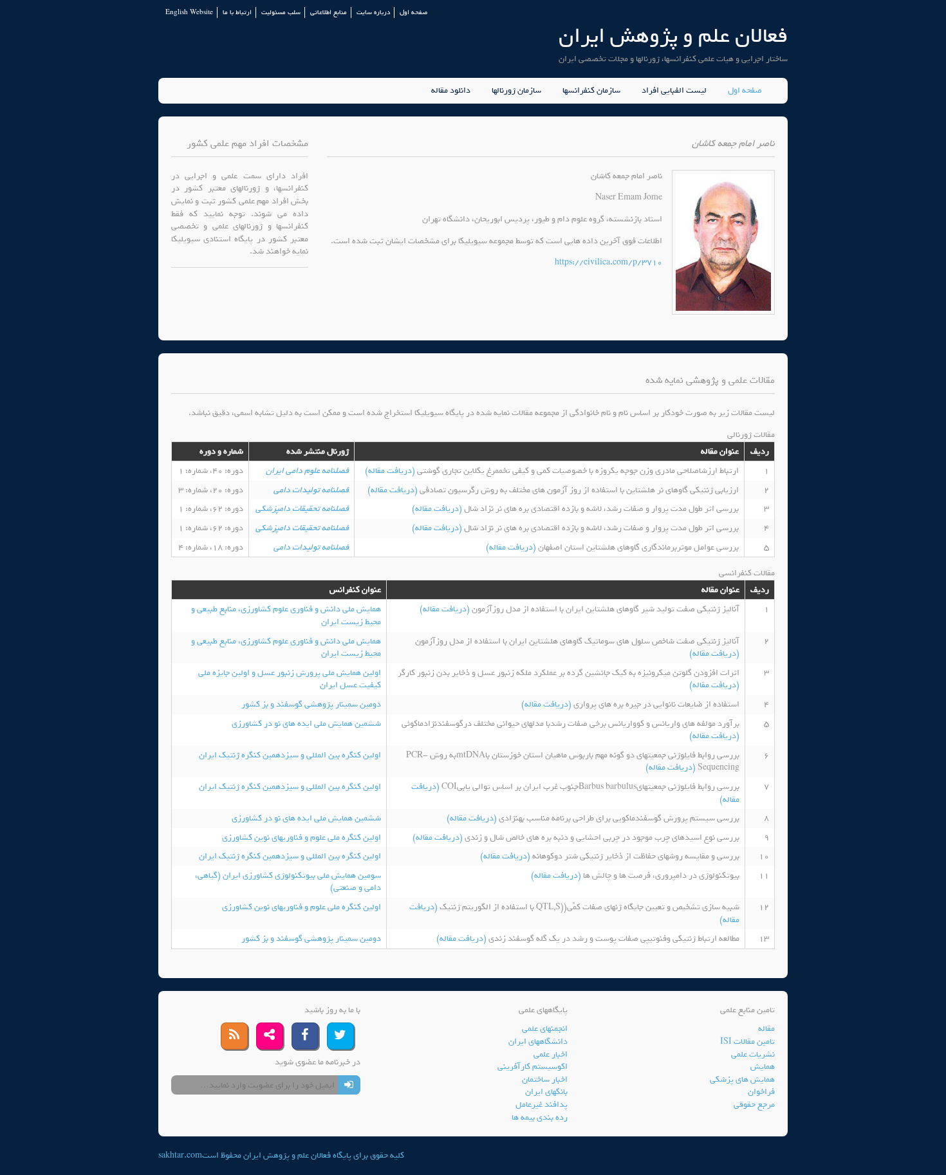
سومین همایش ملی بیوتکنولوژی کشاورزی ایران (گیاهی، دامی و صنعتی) (288, 882)
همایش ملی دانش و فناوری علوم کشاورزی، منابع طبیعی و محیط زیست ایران (286, 615)
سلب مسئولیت (281, 12)
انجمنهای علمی (545, 1028)
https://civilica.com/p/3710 (608, 262)
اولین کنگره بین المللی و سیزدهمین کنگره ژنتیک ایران (290, 755)
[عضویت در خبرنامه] (349, 1085)
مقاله (766, 1028)
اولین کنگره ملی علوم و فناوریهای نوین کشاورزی (301, 837)
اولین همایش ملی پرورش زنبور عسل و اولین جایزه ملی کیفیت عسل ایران (289, 679)
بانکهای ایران (546, 1091)
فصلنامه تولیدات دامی (311, 490)
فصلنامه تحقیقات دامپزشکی (302, 508)
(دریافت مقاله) (391, 470)
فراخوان (761, 1091)
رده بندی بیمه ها (540, 1117)
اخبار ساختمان (545, 1079)
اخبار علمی (550, 1054)
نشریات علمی (753, 1054)
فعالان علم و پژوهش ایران (673, 35)
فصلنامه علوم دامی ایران (307, 470)
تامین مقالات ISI (747, 1041)
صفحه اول (413, 12)
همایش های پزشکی (742, 1079)
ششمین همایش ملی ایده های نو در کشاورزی (306, 723)
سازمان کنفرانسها (591, 90)
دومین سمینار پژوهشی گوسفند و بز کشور (311, 704)
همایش (762, 1066)
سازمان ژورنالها (516, 90)
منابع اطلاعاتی (328, 12)
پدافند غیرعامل (541, 1104)
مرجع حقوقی (754, 1104)
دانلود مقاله (450, 90)
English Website (189, 12)
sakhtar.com (180, 1155)
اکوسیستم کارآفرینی (532, 1066)
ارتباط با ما (237, 12)
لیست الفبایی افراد (674, 90)
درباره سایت (373, 12)
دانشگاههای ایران (538, 1041)
